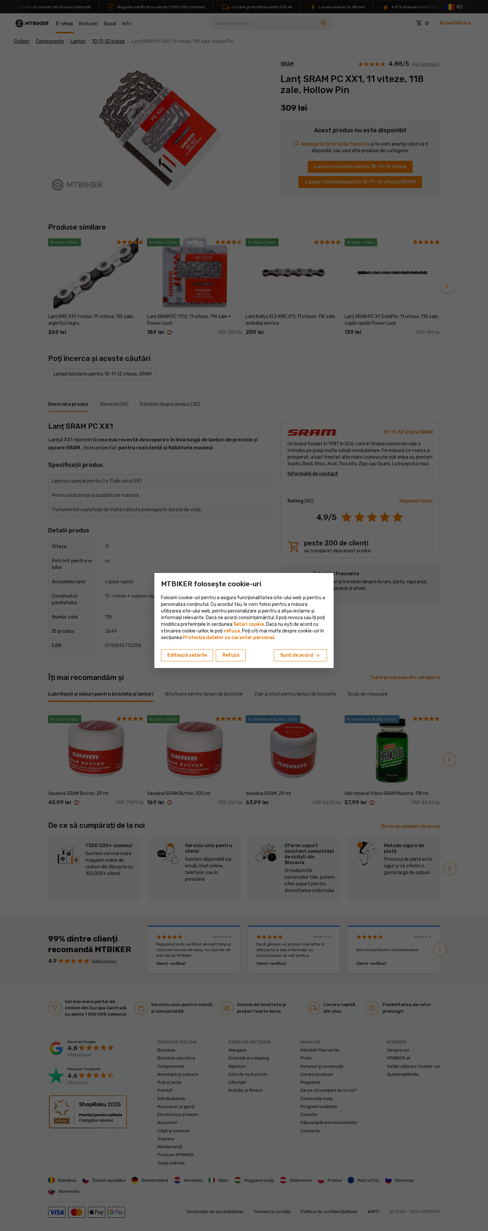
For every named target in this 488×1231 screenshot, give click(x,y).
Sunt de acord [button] (300, 655)
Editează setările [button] (187, 655)
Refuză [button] (230, 655)
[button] (232, 631)
